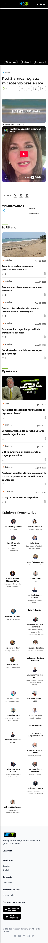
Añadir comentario (34, 209)
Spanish (6, 866)
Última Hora (10, 62)
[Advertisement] (24, 33)
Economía (39, 62)
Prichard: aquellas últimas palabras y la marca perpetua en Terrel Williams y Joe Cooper (24, 476)
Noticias (25, 62)
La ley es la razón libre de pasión (20, 497)
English (6, 870)
